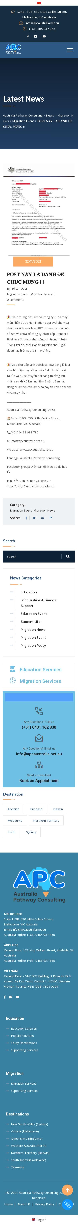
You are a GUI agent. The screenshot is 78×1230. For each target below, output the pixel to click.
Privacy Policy (44, 1204)
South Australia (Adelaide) (28, 1160)
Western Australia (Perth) (28, 1146)
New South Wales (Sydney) (29, 1124)
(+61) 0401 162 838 (39, 727)
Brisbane (36, 809)
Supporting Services (24, 1050)
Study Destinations (24, 1043)
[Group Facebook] (35, 36)
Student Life (30, 621)
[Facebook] (28, 36)
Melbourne (15, 820)
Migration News (41, 294)
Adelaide (13, 809)
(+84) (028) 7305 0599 (42, 986)
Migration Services (40, 681)
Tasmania (17, 1167)
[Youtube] (44, 36)
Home (8, 1204)
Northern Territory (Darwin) (30, 1153)
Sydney (31, 832)
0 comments (15, 300)
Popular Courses (22, 1036)
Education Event (34, 614)
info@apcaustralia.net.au (42, 23)
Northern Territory (46, 820)
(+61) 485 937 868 (42, 29)
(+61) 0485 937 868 (41, 935)
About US (24, 1204)
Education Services (41, 669)
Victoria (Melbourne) (25, 1131)
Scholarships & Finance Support (39, 603)
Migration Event (18, 294)
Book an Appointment (39, 780)
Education (29, 592)
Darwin (58, 809)
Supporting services (24, 1091)
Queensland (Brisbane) (26, 1138)
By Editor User (17, 288)
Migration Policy (33, 645)
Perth (11, 832)
